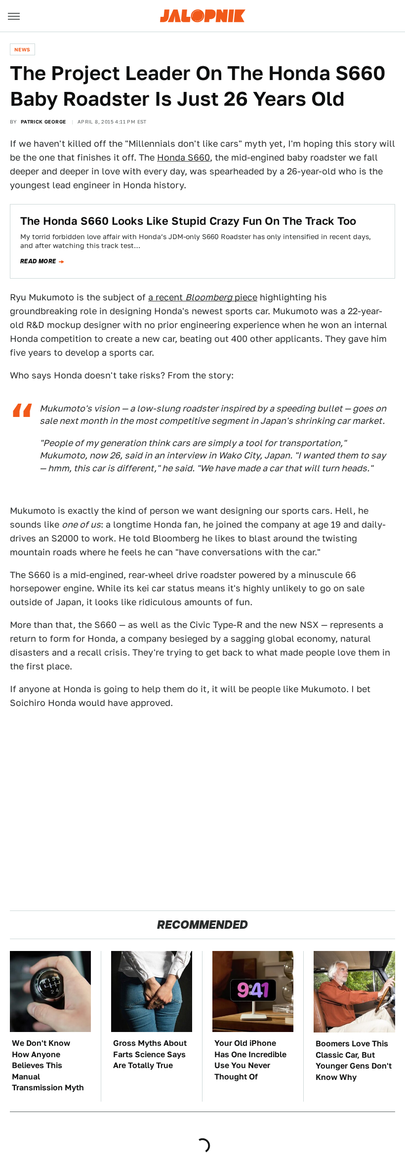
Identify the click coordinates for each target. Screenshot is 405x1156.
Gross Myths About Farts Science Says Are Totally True (150, 1054)
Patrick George (43, 121)
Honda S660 (183, 157)
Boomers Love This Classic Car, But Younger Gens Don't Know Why (354, 1060)
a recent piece (202, 297)
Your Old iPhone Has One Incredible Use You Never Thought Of (250, 1059)
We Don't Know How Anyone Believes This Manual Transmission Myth (48, 1065)
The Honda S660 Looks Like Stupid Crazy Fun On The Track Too (188, 220)
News (22, 49)
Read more (38, 261)
